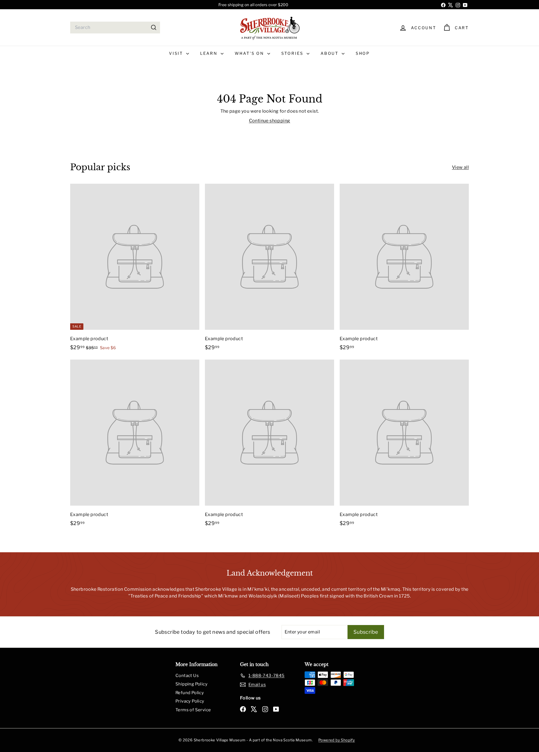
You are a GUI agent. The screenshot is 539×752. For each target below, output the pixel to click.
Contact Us (187, 675)
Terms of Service (193, 709)
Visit (177, 53)
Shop (363, 53)
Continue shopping (269, 120)
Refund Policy (189, 692)
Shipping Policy (191, 684)
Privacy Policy (189, 701)
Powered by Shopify (336, 740)
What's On (250, 53)
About (330, 53)
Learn (209, 53)
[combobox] (115, 27)
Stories (293, 53)
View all (460, 167)
